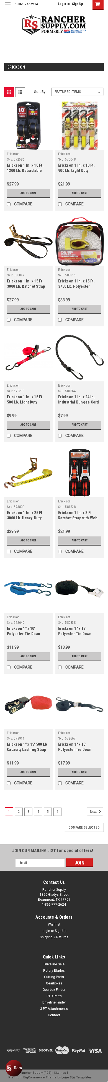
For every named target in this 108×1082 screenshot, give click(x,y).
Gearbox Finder (54, 990)
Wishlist (54, 924)
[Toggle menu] (7, 7)
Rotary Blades (54, 971)
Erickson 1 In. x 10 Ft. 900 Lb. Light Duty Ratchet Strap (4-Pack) (77, 170)
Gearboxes (54, 983)
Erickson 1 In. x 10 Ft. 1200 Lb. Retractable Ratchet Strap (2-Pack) (26, 170)
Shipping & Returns (54, 937)
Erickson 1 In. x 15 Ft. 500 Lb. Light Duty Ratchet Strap (25, 402)
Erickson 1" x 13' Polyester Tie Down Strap (75, 633)
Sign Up (77, 4)
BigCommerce (34, 1077)
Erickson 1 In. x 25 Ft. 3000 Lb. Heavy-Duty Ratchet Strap (25, 517)
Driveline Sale (54, 964)
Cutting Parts (54, 977)
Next (94, 812)
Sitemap (60, 1073)
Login (62, 4)
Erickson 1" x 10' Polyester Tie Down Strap (23, 633)
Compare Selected (83, 827)
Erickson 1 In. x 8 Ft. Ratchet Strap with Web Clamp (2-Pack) (77, 517)
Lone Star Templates (76, 1077)
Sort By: (40, 92)
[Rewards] (14, 1068)
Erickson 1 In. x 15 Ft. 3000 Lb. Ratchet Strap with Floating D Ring (26, 286)
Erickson (13, 154)
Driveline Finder (54, 1002)
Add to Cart (28, 193)
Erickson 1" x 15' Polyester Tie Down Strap (75, 749)
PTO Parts (54, 996)
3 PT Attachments (54, 1009)
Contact (54, 1015)
